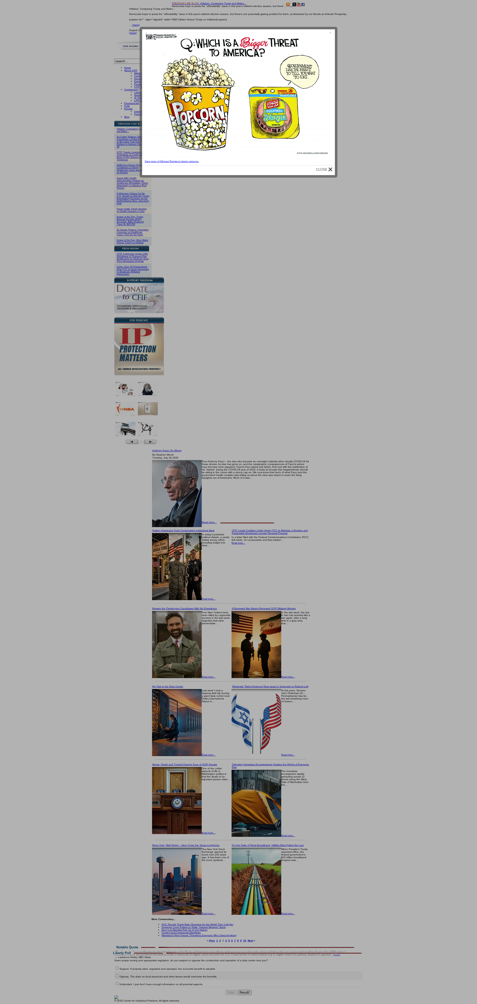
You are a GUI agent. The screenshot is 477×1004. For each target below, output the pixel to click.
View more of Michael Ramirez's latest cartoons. (172, 161)
